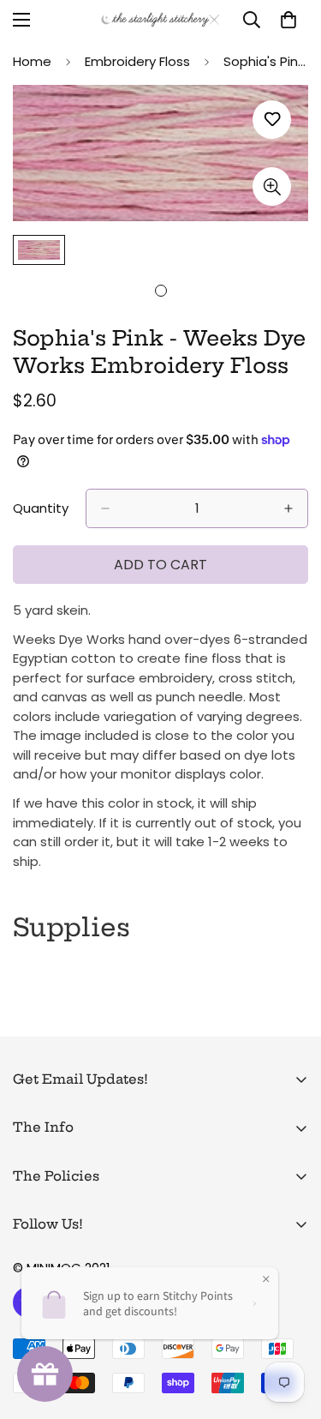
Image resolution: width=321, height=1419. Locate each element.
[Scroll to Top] (290, 1328)
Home (32, 61)
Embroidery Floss (137, 61)
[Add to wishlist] (272, 119)
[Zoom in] (272, 186)
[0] (288, 19)
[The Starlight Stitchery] (160, 19)
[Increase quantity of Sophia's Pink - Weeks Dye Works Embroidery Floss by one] (288, 508)
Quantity (40, 508)
